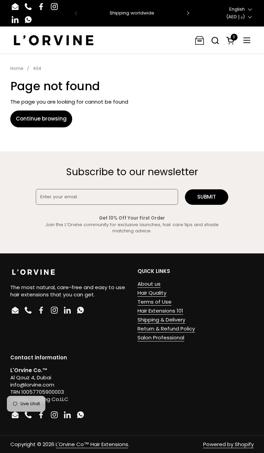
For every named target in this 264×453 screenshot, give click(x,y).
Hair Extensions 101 (160, 310)
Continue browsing (41, 118)
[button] (215, 40)
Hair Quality (152, 292)
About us (149, 283)
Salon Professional (161, 337)
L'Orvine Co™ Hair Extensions (92, 444)
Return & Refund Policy (166, 328)
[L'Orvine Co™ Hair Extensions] (53, 40)
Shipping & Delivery (161, 319)
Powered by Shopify (228, 444)
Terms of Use (155, 301)
